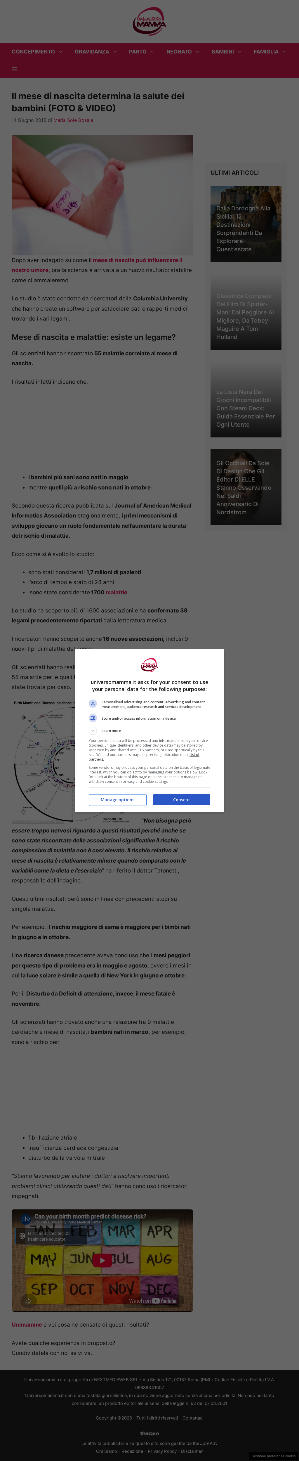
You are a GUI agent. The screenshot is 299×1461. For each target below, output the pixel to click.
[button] (149, 731)
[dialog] (149, 730)
